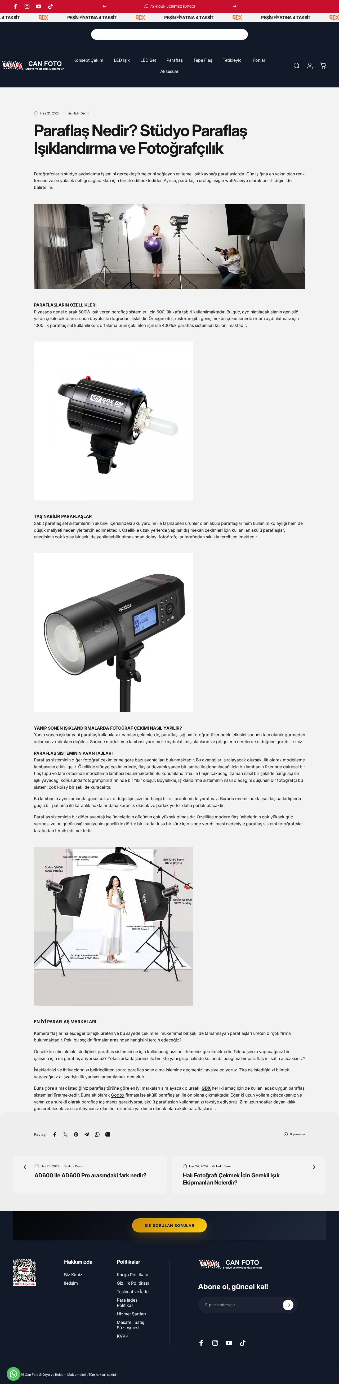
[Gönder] (288, 1305)
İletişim (71, 1283)
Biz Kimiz (73, 1274)
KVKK (122, 1336)
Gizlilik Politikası (133, 1283)
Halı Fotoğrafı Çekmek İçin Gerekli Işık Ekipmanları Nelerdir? (231, 1179)
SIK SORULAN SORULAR (169, 1225)
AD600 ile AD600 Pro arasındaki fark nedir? (90, 1175)
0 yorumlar (297, 1134)
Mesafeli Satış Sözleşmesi (130, 1325)
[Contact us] (13, 1374)
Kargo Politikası (132, 1274)
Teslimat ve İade (133, 1291)
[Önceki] (104, 6)
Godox (117, 1095)
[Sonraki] (234, 6)
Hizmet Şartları (131, 1313)
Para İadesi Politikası (128, 1302)
